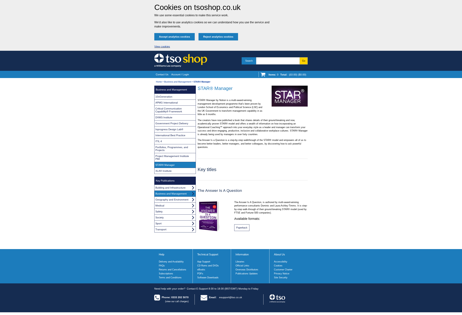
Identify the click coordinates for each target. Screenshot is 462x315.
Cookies (278, 265)
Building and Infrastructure (170, 187)
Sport (158, 223)
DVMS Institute (163, 117)
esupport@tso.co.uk (230, 297)
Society (159, 217)
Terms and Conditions (170, 277)
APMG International (166, 102)
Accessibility (280, 261)
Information (242, 254)
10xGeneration (163, 96)
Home (159, 82)
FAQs (162, 265)
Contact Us (162, 74)
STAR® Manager (165, 164)
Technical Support (207, 254)
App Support (203, 261)
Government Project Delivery (171, 123)
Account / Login (180, 74)
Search (249, 60)
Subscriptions (166, 273)
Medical (159, 205)
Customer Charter (283, 269)
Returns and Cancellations (172, 269)
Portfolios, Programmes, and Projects (171, 149)
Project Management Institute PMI (172, 157)
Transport (160, 229)
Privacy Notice (281, 273)
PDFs (200, 273)
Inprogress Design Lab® (169, 129)
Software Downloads (208, 277)
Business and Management (177, 82)
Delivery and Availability (171, 261)
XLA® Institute (163, 170)
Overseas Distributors (247, 269)
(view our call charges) (177, 301)
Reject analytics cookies (218, 36)
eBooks (201, 269)
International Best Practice (170, 135)
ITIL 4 (158, 141)
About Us (279, 254)
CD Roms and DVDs (208, 265)
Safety (159, 211)
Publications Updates (247, 273)
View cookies (162, 46)
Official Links (242, 265)
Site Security (280, 277)
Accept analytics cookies (174, 36)
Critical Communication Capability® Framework (168, 110)
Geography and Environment (171, 199)
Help (161, 254)
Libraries (240, 261)
